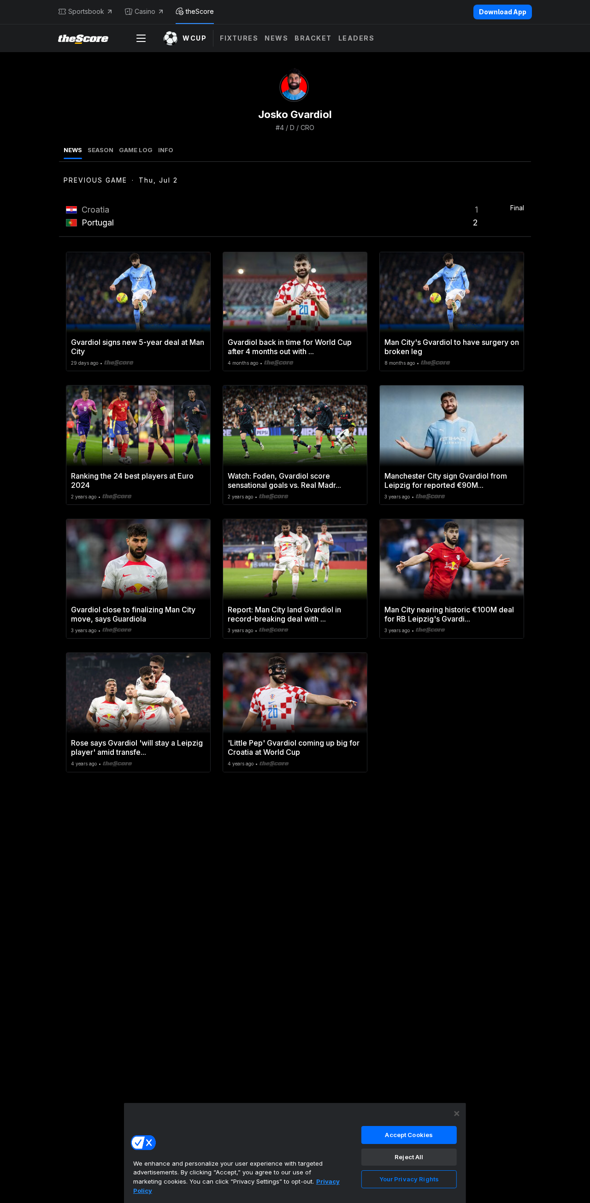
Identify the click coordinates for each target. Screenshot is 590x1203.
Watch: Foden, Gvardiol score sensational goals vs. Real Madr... (284, 480)
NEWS (73, 150)
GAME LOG (136, 150)
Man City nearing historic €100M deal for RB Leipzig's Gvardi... (449, 614)
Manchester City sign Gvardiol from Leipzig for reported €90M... (445, 480)
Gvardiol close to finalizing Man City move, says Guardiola (133, 614)
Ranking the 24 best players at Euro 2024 (132, 480)
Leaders (356, 38)
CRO (307, 127)
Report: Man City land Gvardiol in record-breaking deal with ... (284, 614)
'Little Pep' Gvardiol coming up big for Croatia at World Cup (294, 747)
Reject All (409, 1157)
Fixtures (239, 38)
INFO (165, 150)
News (276, 38)
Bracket (313, 38)
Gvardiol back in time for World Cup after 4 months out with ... (290, 347)
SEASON (100, 150)
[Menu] (141, 38)
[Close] (457, 1113)
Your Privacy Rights (409, 1179)
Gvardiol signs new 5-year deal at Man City (137, 347)
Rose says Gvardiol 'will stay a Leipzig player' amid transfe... (137, 747)
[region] (295, 1152)
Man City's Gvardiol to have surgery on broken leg (451, 347)
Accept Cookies (409, 1134)
